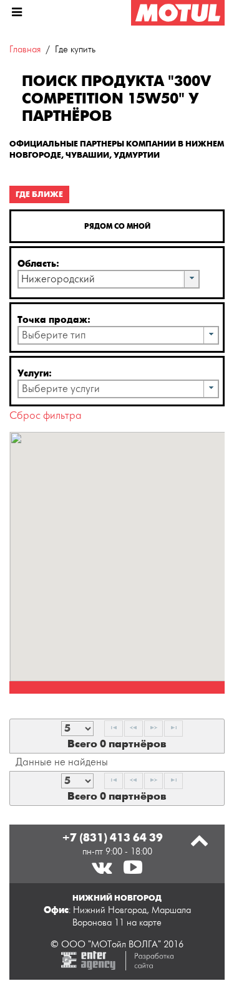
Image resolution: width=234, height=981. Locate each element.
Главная (25, 49)
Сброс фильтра (45, 415)
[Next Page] (153, 728)
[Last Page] (173, 728)
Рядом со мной (117, 226)
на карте (144, 922)
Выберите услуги (61, 389)
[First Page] (113, 728)
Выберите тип (53, 335)
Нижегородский (58, 279)
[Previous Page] (133, 728)
